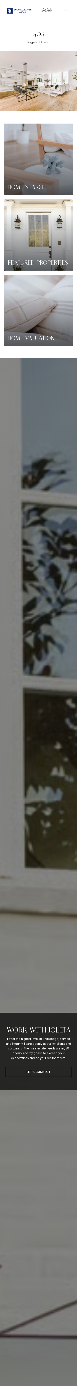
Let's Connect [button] (38, 1072)
